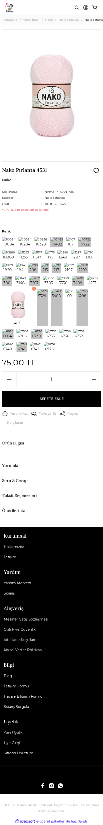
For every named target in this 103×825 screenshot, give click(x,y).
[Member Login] (85, 7)
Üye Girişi (12, 743)
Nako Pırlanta (55, 198)
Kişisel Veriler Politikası (23, 650)
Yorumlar (11, 465)
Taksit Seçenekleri (19, 495)
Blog (8, 676)
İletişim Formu (16, 686)
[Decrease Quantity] (9, 379)
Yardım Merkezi (17, 583)
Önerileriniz (13, 510)
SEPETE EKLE (52, 399)
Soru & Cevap (15, 480)
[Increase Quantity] (94, 379)
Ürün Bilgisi (13, 442)
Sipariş (9, 593)
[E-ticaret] (51, 821)
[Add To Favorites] (96, 171)
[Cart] (94, 7)
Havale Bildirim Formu (23, 696)
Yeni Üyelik (13, 732)
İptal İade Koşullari (19, 639)
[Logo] (10, 7)
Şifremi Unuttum (18, 753)
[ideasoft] (25, 821)
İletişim (10, 557)
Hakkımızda (14, 547)
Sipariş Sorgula (16, 706)
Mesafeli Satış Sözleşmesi (26, 619)
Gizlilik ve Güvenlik (20, 629)
